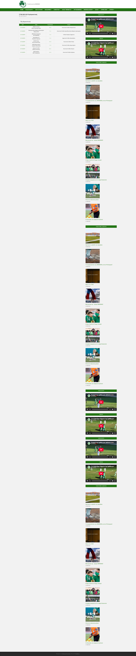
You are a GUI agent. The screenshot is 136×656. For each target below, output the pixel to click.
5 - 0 (50, 27)
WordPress (77, 653)
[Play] (87, 33)
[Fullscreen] (115, 33)
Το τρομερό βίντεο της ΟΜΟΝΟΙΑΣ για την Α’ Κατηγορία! (99, 100)
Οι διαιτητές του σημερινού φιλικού (94, 219)
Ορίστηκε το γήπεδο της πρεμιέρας (94, 80)
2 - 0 (50, 52)
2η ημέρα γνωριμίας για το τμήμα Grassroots (96, 180)
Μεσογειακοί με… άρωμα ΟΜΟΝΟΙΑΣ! (94, 140)
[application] (101, 26)
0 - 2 (50, 48)
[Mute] (112, 33)
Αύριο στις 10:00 (90, 120)
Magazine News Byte (66, 653)
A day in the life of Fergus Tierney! (94, 160)
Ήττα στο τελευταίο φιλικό (92, 199)
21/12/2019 (22, 27)
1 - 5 (50, 45)
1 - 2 (50, 31)
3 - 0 (50, 41)
